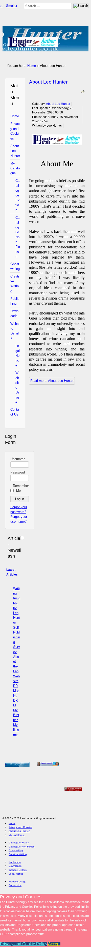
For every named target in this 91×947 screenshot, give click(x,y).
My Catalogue (15, 168)
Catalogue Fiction (17, 195)
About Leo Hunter (15, 150)
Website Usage (17, 387)
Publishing (14, 301)
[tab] (22, 537)
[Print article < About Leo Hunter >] (83, 92)
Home (31, 66)
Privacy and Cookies (15, 131)
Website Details (14, 331)
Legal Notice (17, 355)
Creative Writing (14, 283)
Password (17, 472)
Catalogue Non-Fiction (17, 237)
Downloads (14, 313)
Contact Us (14, 412)
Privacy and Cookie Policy (23, 944)
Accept (54, 944)
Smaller (11, 6)
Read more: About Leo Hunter (52, 381)
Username (17, 459)
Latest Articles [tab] (12, 572)
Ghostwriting (15, 266)
